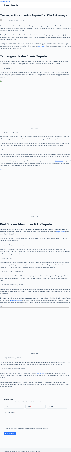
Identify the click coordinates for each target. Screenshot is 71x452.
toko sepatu (59, 161)
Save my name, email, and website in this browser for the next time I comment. (27, 428)
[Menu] (66, 5)
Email (29, 406)
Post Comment (10, 433)
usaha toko (40, 373)
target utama (60, 231)
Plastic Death (11, 5)
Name (7, 406)
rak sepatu (41, 46)
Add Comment (10, 412)
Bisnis (22, 20)
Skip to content (5, 1)
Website (51, 406)
